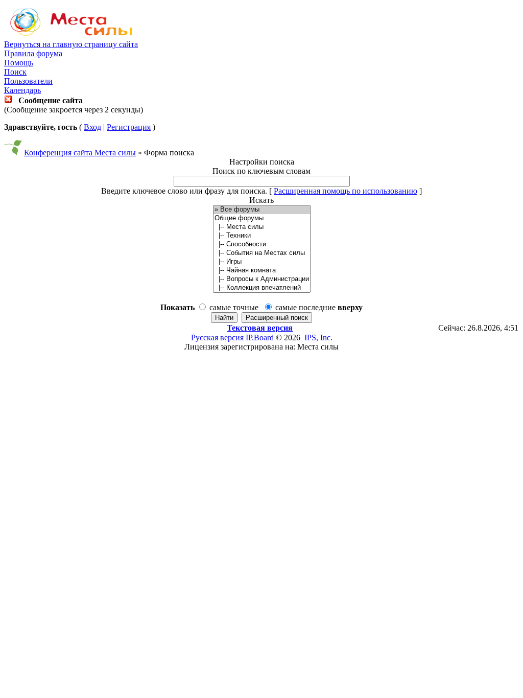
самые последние (319, 307)
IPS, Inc (317, 337)
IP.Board (260, 337)
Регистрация (129, 127)
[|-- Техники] (261, 235)
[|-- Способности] (261, 244)
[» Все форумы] (261, 209)
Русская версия (217, 337)
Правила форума (33, 53)
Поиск (15, 71)
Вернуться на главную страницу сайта (71, 44)
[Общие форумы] (261, 218)
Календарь (22, 90)
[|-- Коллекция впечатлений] (261, 288)
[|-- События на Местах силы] (261, 253)
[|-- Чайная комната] (261, 270)
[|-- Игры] (261, 262)
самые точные (233, 307)
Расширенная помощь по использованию (345, 191)
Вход (92, 127)
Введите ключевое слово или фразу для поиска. (184, 191)
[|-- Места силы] (261, 227)
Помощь (18, 62)
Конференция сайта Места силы (80, 152)
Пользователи (28, 81)
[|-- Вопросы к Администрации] (261, 279)
